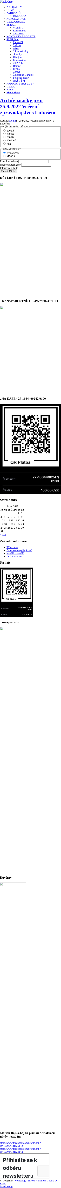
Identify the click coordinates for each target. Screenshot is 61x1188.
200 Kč (10, 134)
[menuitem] (34, 7)
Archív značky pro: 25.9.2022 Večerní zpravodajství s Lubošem (27, 106)
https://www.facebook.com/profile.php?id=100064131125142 (20, 1144)
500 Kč (10, 137)
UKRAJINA (19, 15)
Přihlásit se (12, 547)
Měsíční (11, 156)
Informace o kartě (9, 168)
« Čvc (3, 534)
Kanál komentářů (15, 553)
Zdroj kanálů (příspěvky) (19, 550)
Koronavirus (19, 30)
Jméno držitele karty (10, 164)
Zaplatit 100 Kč (8, 171)
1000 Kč (11, 140)
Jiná (9, 143)
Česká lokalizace (15, 556)
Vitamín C (18, 27)
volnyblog (20, 1180)
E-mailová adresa (9, 161)
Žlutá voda (18, 33)
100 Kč (10, 130)
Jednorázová (13, 153)
